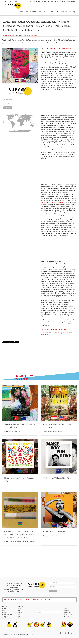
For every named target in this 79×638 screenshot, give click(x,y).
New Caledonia (30, 541)
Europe (4, 612)
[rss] (71, 633)
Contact (66, 610)
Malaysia (55, 431)
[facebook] (63, 633)
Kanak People (12, 541)
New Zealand (51, 485)
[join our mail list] (36, 581)
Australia (11, 431)
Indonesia (50, 431)
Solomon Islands (13, 485)
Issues (20, 608)
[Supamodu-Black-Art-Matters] (42, 622)
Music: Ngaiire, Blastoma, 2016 (54, 532)
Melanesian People (21, 541)
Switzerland (60, 431)
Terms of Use (68, 614)
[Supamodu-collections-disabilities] (15, 622)
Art (19, 610)
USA (36, 35)
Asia (3, 610)
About (66, 608)
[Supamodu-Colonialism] (49, 622)
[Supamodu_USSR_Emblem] (36, 622)
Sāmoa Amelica (31, 35)
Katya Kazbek (8, 35)
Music (20, 616)
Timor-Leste (17, 431)
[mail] (60, 635)
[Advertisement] (20, 145)
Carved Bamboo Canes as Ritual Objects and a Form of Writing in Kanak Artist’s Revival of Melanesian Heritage (19, 534)
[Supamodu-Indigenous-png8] (70, 622)
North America (7, 614)
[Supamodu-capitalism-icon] (9, 622)
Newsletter (67, 616)
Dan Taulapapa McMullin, (53, 329)
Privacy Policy (68, 612)
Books (20, 612)
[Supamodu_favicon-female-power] (63, 622)
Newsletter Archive (24, 618)
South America (7, 618)
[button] (74, 12)
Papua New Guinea (57, 535)
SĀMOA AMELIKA (51, 48)
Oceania (5, 616)
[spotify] (68, 633)
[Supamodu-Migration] (30, 622)
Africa (4, 608)
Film (19, 614)
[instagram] (65, 633)
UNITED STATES (65, 48)
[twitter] (60, 633)
